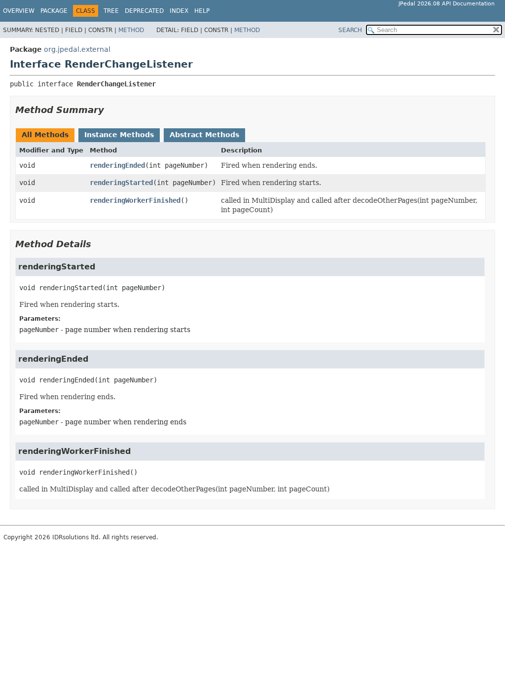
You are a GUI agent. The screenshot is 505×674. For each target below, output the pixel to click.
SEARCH (350, 30)
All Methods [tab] (45, 135)
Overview (19, 10)
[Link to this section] (111, 110)
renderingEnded (117, 165)
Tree (111, 10)
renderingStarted (121, 183)
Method (131, 30)
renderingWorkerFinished (135, 200)
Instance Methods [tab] (119, 135)
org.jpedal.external (77, 49)
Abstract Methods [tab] (204, 135)
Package (54, 10)
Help (202, 10)
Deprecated (144, 10)
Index (179, 10)
